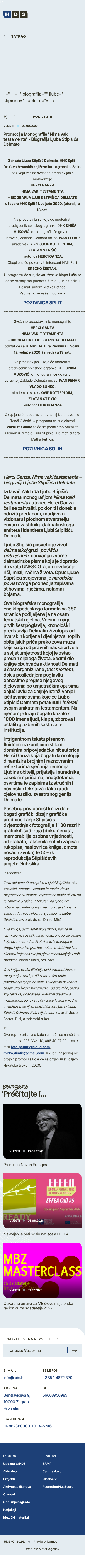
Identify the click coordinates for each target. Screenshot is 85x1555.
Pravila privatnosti (46, 1541)
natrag (18, 36)
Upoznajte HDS (14, 1463)
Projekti (9, 1479)
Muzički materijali (16, 1517)
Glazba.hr (49, 1479)
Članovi (9, 1494)
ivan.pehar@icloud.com (30, 1046)
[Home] (15, 14)
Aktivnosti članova (17, 1487)
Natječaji (9, 1510)
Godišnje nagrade (16, 1502)
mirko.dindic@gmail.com (23, 1052)
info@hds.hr (14, 1377)
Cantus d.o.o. (52, 1471)
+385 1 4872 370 (57, 1377)
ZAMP (46, 1463)
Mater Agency (49, 1549)
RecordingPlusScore (57, 1487)
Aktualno (10, 1471)
